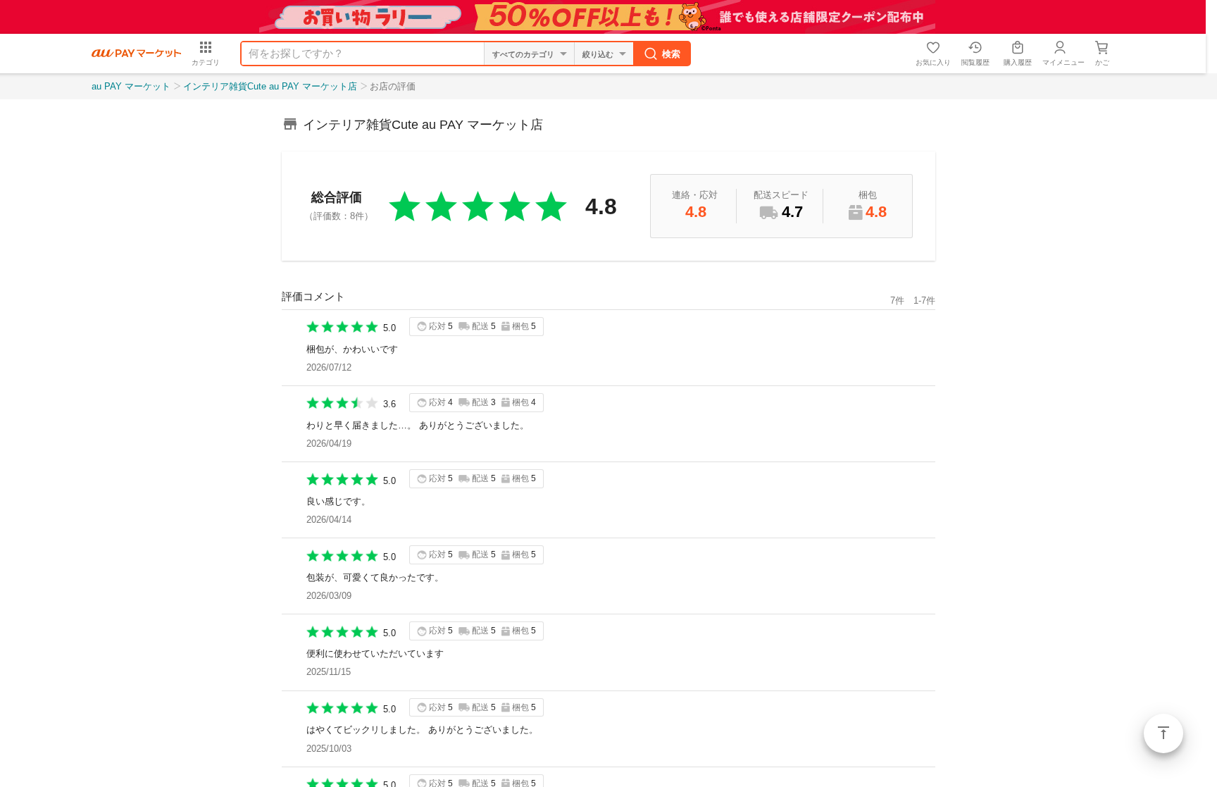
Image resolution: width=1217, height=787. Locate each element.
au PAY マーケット (131, 86)
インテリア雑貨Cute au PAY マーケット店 (270, 86)
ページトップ (1163, 733)
